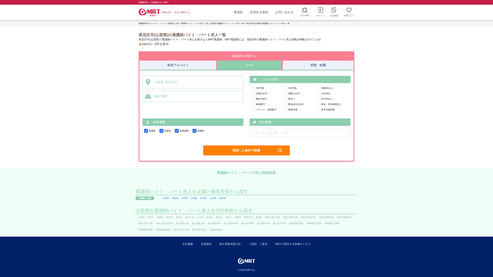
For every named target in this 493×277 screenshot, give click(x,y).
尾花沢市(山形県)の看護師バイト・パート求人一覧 (268, 23)
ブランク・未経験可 (266, 109)
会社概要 (187, 243)
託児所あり (327, 99)
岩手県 (184, 198)
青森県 (175, 198)
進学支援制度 (328, 109)
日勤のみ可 (261, 93)
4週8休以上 (327, 88)
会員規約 (206, 243)
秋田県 (203, 198)
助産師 (167, 130)
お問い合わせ (284, 12)
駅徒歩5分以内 (296, 104)
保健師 (200, 130)
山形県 (213, 198)
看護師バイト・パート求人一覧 (194, 23)
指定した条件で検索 (246, 150)
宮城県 (194, 198)
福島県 (222, 198)
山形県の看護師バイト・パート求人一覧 (227, 23)
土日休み (325, 93)
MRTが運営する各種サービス (293, 243)
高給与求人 (261, 99)
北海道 (166, 198)
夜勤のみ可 (294, 93)
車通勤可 (260, 104)
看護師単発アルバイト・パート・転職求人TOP (159, 23)
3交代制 (292, 88)
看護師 (238, 12)
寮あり (291, 99)
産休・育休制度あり (331, 104)
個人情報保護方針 (230, 243)
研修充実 (293, 109)
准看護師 (184, 130)
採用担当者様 (259, 12)
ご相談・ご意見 (258, 243)
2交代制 (260, 88)
